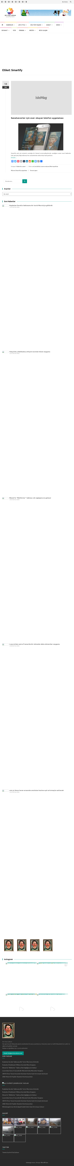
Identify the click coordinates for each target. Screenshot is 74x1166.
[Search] (24, 181)
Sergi (58, 25)
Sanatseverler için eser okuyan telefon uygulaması (37, 118)
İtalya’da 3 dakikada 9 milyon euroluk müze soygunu (29, 351)
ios (35, 166)
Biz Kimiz (65, 2)
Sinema (21, 30)
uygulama (24, 170)
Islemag (28, 1162)
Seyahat (5, 30)
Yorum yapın (33, 170)
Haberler (9, 25)
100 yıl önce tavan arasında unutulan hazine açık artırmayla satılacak (36, 790)
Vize (14, 30)
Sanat (48, 25)
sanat (24, 166)
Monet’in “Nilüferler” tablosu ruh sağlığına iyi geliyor (30, 498)
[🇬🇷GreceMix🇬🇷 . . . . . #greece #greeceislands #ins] (52, 1009)
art (33, 166)
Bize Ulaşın (43, 30)
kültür (38, 166)
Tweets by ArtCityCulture (10, 1152)
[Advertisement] (37, 47)
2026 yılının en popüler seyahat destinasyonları (17, 1076)
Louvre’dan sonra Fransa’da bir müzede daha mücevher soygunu (34, 644)
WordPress (44, 1162)
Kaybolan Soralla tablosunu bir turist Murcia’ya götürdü (31, 205)
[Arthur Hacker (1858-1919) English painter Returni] (21, 978)
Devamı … (14, 157)
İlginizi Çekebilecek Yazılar (18, 1083)
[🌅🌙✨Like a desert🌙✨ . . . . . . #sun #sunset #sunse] (52, 978)
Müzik (31, 30)
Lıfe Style (21, 25)
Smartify (18, 170)
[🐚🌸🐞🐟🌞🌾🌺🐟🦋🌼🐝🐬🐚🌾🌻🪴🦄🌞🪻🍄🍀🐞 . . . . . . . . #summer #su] (21, 1009)
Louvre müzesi (45, 166)
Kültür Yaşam (35, 25)
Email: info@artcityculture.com (13, 1053)
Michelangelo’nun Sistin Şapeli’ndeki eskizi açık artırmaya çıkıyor (23, 1107)
